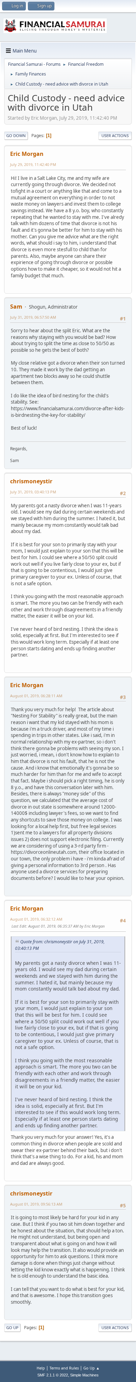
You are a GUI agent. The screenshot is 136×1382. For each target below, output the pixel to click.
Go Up (12, 1327)
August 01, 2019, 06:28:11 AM (36, 695)
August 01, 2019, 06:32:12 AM (36, 919)
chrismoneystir (31, 481)
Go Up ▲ (91, 1368)
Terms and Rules (64, 1368)
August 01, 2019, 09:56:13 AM (36, 1204)
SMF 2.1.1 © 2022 (52, 1375)
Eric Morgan (27, 154)
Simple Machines (84, 1375)
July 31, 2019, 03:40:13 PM (33, 491)
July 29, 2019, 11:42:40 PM (33, 164)
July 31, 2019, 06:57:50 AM (33, 317)
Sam (16, 306)
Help (41, 1368)
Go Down (16, 135)
